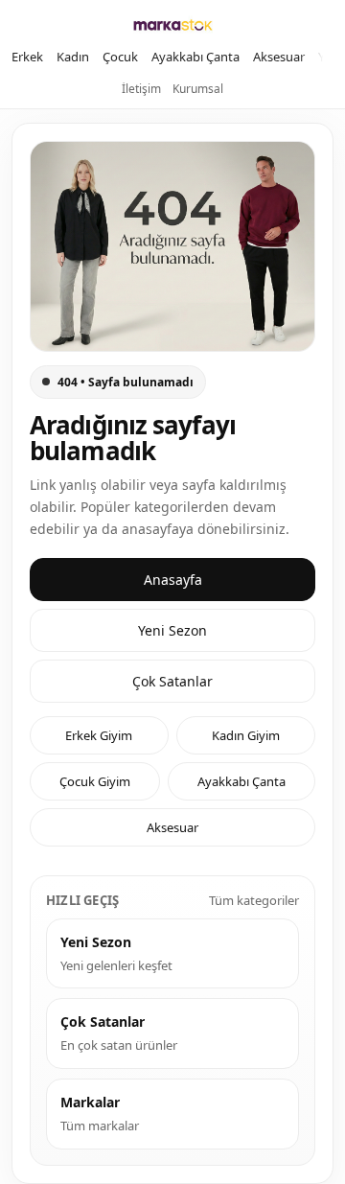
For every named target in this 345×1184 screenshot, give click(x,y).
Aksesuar (279, 56)
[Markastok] (173, 25)
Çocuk (120, 56)
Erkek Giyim (98, 735)
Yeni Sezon (172, 630)
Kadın (73, 56)
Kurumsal (197, 89)
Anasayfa (173, 579)
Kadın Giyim (246, 735)
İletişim (141, 89)
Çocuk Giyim (94, 781)
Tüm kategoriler (254, 900)
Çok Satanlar (172, 681)
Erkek (27, 56)
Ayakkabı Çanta (195, 56)
